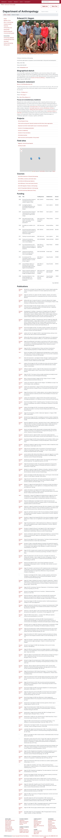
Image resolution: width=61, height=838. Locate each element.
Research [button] (16, 1)
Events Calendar (8, 827)
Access (13, 836)
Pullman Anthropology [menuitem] (8, 43)
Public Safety (36, 824)
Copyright (17, 836)
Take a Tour (54, 6)
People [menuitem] (5, 18)
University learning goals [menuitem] (9, 33)
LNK (19, 352)
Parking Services (37, 823)
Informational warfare (22, 135)
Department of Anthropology (20, 11)
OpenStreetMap (42, 171)
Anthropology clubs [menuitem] (8, 27)
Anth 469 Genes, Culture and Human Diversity (28, 183)
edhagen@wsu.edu (24, 67)
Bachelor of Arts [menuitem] (7, 20)
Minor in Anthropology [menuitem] (8, 22)
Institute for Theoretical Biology (38, 77)
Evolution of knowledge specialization (26, 128)
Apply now (45, 6)
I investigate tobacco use (35, 106)
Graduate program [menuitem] (7, 24)
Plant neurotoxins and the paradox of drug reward (28, 137)
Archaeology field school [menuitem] (9, 39)
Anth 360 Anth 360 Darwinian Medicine (26, 181)
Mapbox (54, 171)
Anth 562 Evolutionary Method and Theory (27, 190)
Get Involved (36, 832)
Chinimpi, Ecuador (22, 145)
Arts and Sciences (52, 820)
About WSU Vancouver (10, 820)
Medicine (50, 829)
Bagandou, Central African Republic (25, 143)
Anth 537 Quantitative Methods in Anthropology (28, 188)
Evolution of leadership (23, 130)
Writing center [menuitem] (7, 44)
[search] (56, 11)
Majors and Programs (23, 821)
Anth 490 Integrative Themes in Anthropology (27, 185)
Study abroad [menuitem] (6, 29)
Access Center (8, 821)
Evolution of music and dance (24, 132)
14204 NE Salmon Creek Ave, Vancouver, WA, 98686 (43, 836)
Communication (51, 823)
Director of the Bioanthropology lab (24, 84)
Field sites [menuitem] (6, 25)
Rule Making (26, 836)
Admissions (21, 820)
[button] (39, 158)
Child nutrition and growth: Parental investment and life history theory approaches (35, 123)
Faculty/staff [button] (27, 1)
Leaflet (34, 171)
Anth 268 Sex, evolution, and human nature (27, 178)
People (9, 14)
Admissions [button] (4, 1)
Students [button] (10, 1)
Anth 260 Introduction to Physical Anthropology (28, 176)
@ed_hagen (23, 94)
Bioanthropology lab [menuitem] (8, 31)
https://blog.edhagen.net (25, 97)
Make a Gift (36, 833)
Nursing (49, 831)
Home (5, 14)
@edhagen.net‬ (24, 92)
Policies (21, 836)
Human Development (52, 828)
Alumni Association (38, 831)
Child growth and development (36, 109)
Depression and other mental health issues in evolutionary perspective (33, 125)
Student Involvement (23, 829)
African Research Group (23, 121)
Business (50, 821)
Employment (7, 825)
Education (50, 824)
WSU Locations (8, 831)
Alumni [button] (21, 1)
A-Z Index (21, 828)
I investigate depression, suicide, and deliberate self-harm (41, 108)
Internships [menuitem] (6, 41)
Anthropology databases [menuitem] (9, 37)
